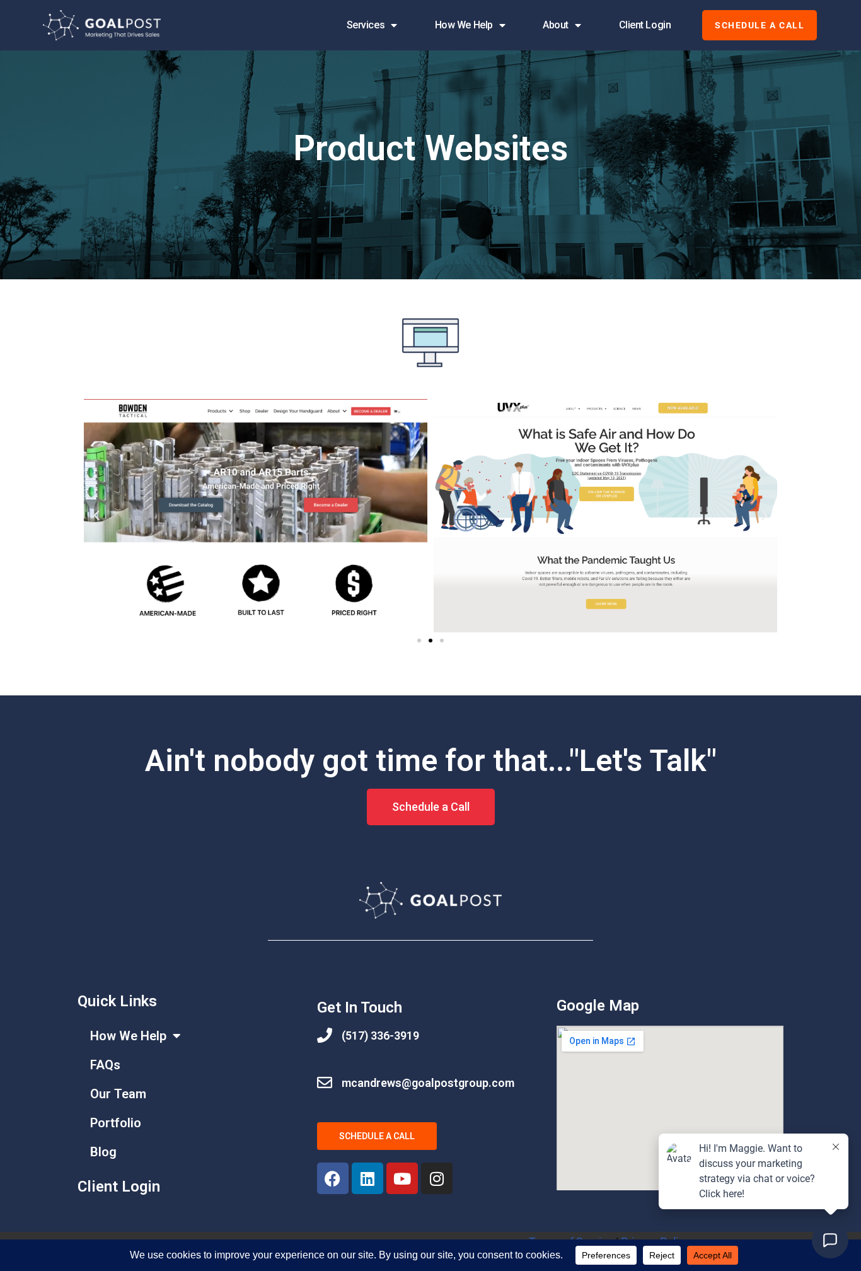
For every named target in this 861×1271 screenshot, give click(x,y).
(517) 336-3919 (380, 1035)
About (556, 25)
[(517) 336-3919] (324, 1035)
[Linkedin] (367, 1178)
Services (365, 25)
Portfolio (115, 1122)
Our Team (118, 1093)
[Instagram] (437, 1178)
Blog (103, 1151)
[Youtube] (402, 1178)
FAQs (105, 1064)
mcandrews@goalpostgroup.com (428, 1082)
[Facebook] (333, 1178)
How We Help (464, 25)
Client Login (645, 25)
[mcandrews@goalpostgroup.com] (324, 1082)
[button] (96, 515)
